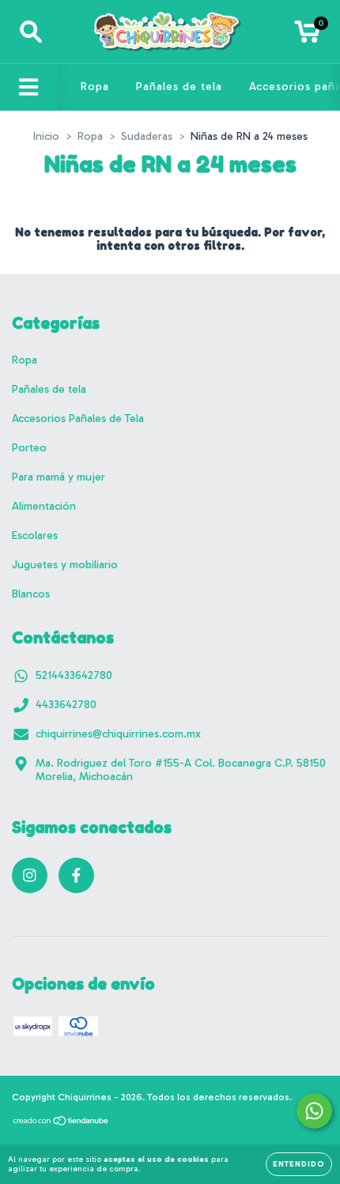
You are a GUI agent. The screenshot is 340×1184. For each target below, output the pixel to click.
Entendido (299, 1164)
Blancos (31, 594)
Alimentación (44, 506)
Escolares (35, 535)
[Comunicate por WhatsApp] (314, 1111)
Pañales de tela (179, 86)
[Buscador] (31, 32)
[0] (307, 36)
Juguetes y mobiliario (65, 564)
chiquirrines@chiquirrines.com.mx (118, 734)
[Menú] (29, 87)
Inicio (46, 136)
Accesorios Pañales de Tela (78, 418)
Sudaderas (146, 136)
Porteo (29, 447)
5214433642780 (74, 675)
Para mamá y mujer (58, 477)
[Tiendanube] (61, 1123)
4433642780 (66, 704)
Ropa (95, 86)
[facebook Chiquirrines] (76, 875)
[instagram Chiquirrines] (29, 875)
